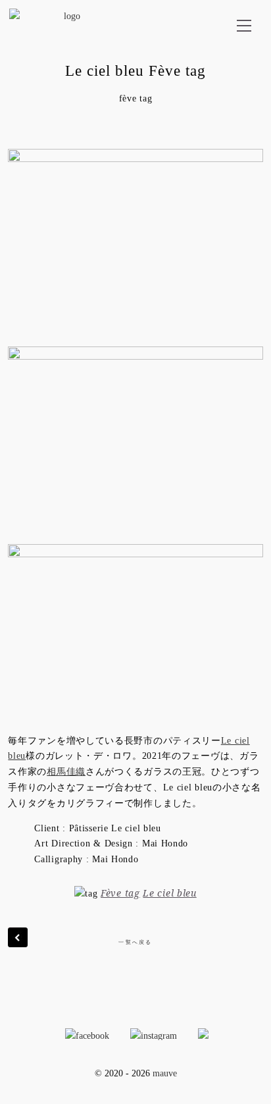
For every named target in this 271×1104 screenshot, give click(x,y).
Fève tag (120, 893)
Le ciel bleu (169, 893)
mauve (165, 1073)
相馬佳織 (66, 772)
